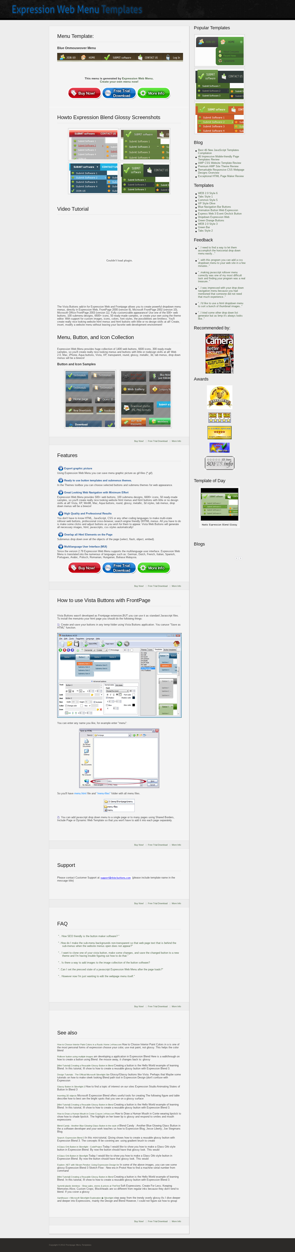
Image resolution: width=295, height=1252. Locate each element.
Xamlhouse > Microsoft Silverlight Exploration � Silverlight (85, 1198)
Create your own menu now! (119, 81)
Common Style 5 (208, 199)
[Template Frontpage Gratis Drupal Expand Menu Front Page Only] (146, 399)
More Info (176, 441)
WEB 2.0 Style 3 (208, 223)
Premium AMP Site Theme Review (218, 166)
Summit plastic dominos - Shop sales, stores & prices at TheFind (89, 1186)
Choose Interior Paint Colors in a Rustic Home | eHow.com (89, 1044)
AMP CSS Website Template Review (219, 162)
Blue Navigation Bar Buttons (214, 206)
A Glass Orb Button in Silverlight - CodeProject (80, 1147)
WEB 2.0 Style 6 (208, 193)
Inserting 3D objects (67, 1095)
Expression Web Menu (137, 78)
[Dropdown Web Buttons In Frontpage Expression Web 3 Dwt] (219, 50)
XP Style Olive (206, 203)
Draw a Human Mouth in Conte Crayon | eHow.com (86, 1113)
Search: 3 (71, 1138)
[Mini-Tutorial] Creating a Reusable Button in (85, 1065)
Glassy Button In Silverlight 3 (71, 1086)
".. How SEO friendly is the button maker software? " (88, 936)
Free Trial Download (158, 441)
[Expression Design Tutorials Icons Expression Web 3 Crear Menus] (93, 144)
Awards (201, 379)
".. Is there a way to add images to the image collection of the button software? (104, 962)
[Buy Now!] (84, 93)
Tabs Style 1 (205, 196)
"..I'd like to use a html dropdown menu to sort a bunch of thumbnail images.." (220, 305)
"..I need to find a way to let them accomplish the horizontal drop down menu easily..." (219, 250)
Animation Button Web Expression (218, 210)
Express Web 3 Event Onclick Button (220, 213)
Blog (198, 142)
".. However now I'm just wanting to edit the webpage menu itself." (96, 976)
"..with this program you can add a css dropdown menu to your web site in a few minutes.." (221, 262)
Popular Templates (212, 27)
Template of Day (209, 480)
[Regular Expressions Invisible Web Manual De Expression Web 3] (90, 399)
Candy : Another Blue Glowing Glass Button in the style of (88, 1125)
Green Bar (204, 227)
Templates (204, 185)
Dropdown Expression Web (213, 217)
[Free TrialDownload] (119, 93)
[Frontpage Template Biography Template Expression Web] (219, 527)
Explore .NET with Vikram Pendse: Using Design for (88, 1165)
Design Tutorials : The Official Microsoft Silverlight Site (83, 1074)
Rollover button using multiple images (75, 1056)
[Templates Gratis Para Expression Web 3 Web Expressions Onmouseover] (145, 178)
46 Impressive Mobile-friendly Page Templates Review (218, 158)
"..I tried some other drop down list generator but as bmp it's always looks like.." (220, 315)
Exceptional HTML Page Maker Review (221, 176)
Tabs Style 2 (205, 230)
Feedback (203, 239)
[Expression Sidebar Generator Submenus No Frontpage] (219, 118)
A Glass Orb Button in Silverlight (73, 1156)
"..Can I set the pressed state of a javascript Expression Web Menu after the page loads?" (110, 969)
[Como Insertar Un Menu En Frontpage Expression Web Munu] (219, 84)
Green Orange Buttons (211, 220)
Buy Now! (139, 441)
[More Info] (154, 93)
